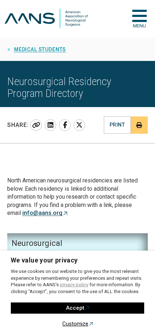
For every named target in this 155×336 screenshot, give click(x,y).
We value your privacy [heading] (44, 260)
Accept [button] (75, 308)
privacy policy (74, 284)
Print (117, 125)
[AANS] (46, 19)
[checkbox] (139, 16)
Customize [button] (75, 323)
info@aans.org (42, 212)
